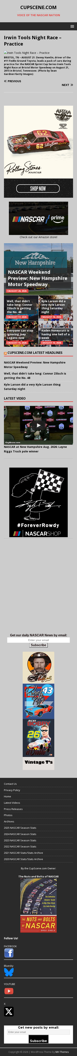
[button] (71, 26)
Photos (8, 815)
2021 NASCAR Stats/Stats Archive (23, 853)
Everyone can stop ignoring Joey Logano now (20, 334)
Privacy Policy (12, 790)
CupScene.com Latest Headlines (35, 352)
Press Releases (13, 809)
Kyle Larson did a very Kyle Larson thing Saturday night (53, 306)
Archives (9, 821)
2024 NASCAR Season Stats (20, 834)
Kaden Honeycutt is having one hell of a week (55, 334)
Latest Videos (12, 802)
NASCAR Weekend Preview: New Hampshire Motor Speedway (37, 278)
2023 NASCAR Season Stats (20, 840)
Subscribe (38, 645)
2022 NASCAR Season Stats (20, 846)
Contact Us (10, 784)
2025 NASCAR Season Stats (20, 828)
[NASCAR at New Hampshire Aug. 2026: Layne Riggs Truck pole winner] (38, 425)
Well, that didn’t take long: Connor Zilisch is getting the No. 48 (19, 306)
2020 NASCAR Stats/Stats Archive (23, 859)
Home (7, 796)
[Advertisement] (38, 590)
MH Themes (62, 1052)
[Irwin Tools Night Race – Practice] (27, 53)
